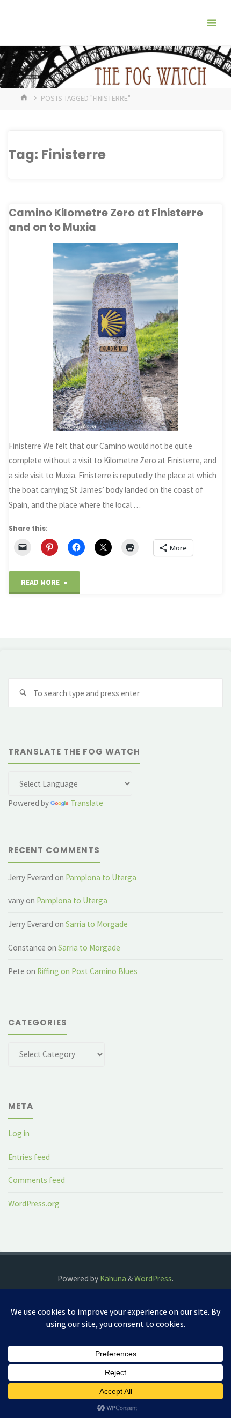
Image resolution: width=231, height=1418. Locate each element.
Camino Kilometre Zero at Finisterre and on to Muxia (106, 220)
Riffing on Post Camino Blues (87, 971)
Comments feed (36, 1180)
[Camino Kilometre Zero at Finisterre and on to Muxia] (115, 337)
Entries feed (29, 1157)
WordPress (153, 1278)
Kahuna (112, 1278)
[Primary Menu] (211, 23)
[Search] (22, 692)
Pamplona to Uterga (101, 877)
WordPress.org (34, 1203)
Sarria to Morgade (97, 924)
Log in (19, 1133)
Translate (86, 803)
